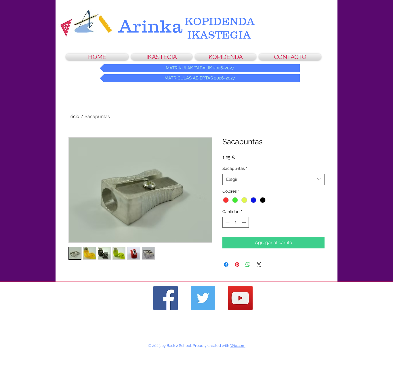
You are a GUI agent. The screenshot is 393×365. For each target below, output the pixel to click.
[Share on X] (258, 264)
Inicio (73, 116)
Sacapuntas (234, 168)
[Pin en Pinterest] (237, 264)
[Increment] (244, 222)
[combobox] (273, 179)
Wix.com (237, 345)
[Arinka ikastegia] (165, 298)
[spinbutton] (235, 222)
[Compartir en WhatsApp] (248, 264)
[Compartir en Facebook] (226, 264)
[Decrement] (226, 222)
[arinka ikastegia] (203, 298)
